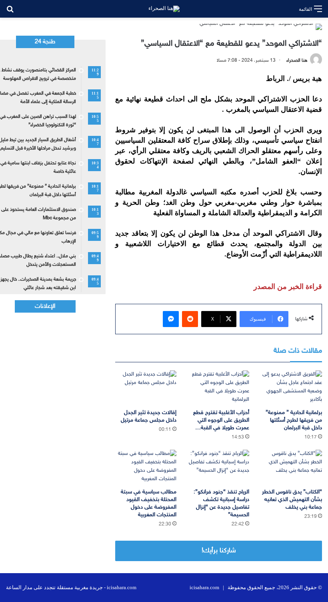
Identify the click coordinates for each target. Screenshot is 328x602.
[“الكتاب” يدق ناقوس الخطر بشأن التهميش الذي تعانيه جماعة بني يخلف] (291, 467)
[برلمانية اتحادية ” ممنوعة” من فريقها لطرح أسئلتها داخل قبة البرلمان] (291, 387)
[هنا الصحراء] (164, 9)
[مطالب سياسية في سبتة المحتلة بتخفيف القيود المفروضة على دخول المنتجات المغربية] (145, 467)
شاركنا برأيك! (219, 551)
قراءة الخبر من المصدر (288, 287)
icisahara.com (204, 587)
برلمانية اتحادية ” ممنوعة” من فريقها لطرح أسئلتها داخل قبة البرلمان (294, 420)
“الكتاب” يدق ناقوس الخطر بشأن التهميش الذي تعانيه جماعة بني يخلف (292, 500)
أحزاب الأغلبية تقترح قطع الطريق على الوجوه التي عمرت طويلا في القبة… (221, 420)
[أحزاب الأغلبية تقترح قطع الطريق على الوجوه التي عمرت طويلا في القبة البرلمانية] (218, 387)
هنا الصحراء (297, 60)
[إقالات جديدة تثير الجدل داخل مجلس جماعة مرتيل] (145, 387)
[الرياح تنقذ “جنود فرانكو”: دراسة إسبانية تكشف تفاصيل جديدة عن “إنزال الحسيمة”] (218, 467)
